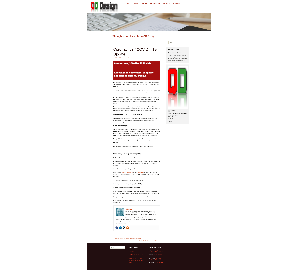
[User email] (127, 227)
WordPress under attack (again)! (149, 240)
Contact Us (166, 3)
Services (135, 3)
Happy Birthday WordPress (135, 258)
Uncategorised (127, 58)
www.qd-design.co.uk (121, 223)
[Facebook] (116, 227)
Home (128, 3)
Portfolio (144, 3)
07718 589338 (140, 172)
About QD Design (155, 3)
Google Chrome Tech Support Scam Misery (127, 238)
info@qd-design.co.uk (127, 172)
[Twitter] (124, 227)
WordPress (176, 3)
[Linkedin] (120, 227)
